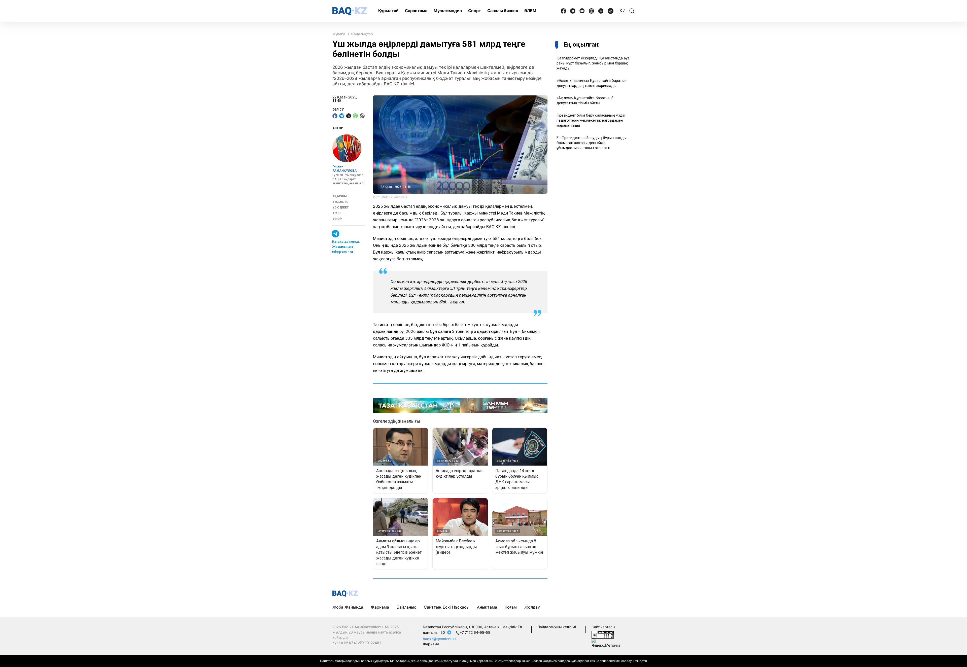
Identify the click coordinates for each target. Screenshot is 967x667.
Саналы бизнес (502, 10)
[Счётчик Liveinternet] (603, 634)
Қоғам (511, 607)
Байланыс (406, 607)
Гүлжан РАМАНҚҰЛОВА (344, 169)
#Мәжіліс (340, 202)
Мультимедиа (448, 10)
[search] (632, 11)
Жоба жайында (347, 607)
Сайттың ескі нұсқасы (446, 607)
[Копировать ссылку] (362, 115)
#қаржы (339, 196)
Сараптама (416, 10)
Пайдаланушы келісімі (556, 627)
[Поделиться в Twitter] (348, 115)
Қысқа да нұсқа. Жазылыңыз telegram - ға (346, 247)
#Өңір (337, 219)
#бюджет (340, 207)
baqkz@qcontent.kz (440, 639)
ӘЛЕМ (530, 10)
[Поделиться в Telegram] (341, 115)
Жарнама (380, 607)
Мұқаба (338, 34)
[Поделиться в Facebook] (334, 115)
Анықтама (487, 607)
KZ (622, 10)
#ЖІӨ (336, 213)
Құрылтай (388, 10)
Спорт (474, 10)
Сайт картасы (603, 627)
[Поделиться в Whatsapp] (355, 115)
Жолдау (532, 607)
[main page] (349, 11)
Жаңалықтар (362, 34)
